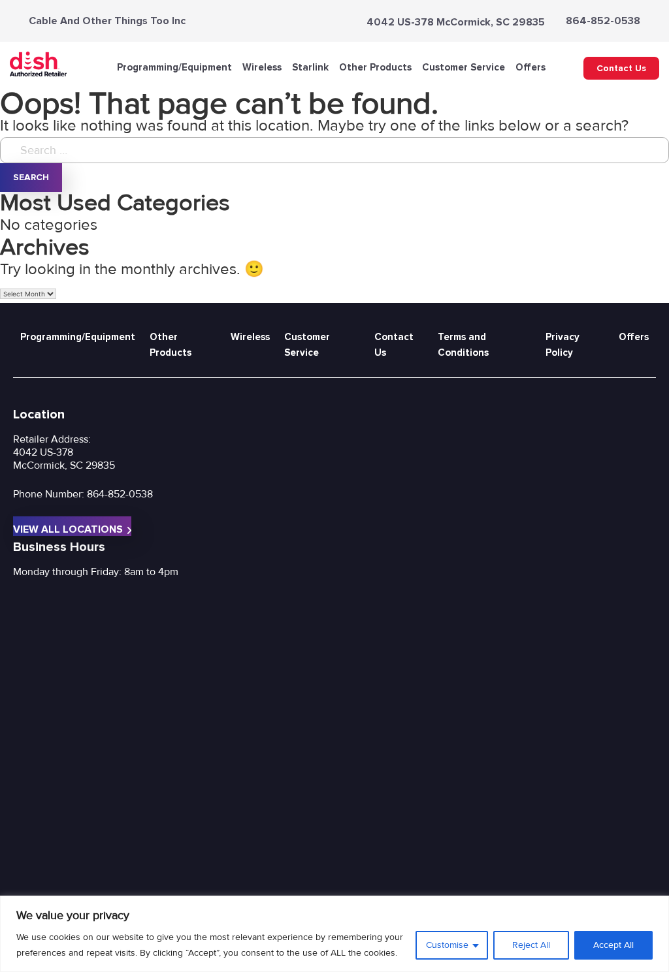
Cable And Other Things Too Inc (107, 20)
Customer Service (463, 67)
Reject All (531, 944)
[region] (334, 934)
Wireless (262, 67)
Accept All (613, 944)
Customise (447, 944)
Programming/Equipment (174, 67)
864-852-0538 (603, 20)
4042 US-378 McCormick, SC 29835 (456, 22)
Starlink (310, 67)
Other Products (375, 67)
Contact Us (621, 68)
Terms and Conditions (463, 344)
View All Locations (68, 529)
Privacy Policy (562, 344)
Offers (530, 67)
